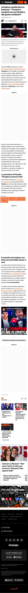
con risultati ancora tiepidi (17, 274)
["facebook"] (17, 499)
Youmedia (3, 514)
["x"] (13, 499)
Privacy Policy (19, 514)
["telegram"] (20, 499)
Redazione (3, 519)
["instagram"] (6, 499)
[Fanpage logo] (9, 2)
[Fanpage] (14, 545)
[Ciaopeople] (14, 589)
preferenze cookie (12, 519)
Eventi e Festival (5, 394)
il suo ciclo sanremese (13, 84)
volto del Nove (5, 88)
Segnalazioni (11, 514)
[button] (25, 21)
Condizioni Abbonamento (16, 516)
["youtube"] (10, 499)
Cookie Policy (4, 516)
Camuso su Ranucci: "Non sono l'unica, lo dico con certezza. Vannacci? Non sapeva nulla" (13, 467)
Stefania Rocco (13, 21)
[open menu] (2, 2)
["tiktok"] (3, 499)
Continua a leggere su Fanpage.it (14, 340)
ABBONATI (20, 2)
